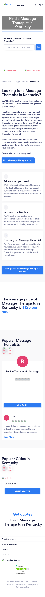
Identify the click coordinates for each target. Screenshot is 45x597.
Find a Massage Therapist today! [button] (18, 160)
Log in (40, 4)
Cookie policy (32, 584)
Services (6, 81)
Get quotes (22, 514)
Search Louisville (22, 490)
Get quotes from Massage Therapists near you (22, 270)
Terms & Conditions (15, 584)
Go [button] (38, 47)
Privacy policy (22, 587)
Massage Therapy (20, 81)
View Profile (22, 405)
